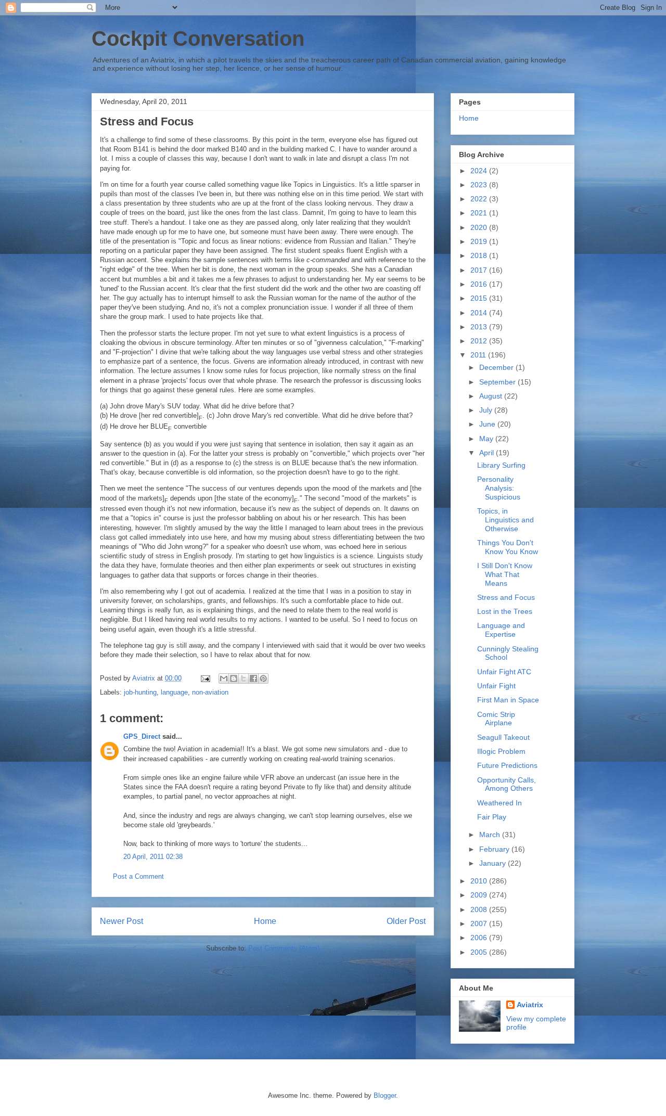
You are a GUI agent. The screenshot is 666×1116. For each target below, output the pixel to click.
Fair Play (491, 817)
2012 (479, 341)
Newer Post (121, 921)
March (490, 834)
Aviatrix (530, 1004)
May (487, 438)
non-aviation (210, 692)
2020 (479, 227)
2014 (479, 313)
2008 (479, 909)
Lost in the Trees (504, 611)
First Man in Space (508, 700)
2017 (479, 270)
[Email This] (224, 678)
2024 (479, 170)
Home (265, 921)
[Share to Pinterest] (263, 678)
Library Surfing (501, 465)
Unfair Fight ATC (504, 672)
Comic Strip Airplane (496, 718)
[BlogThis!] (233, 678)
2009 (479, 895)
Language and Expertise (501, 629)
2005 (479, 952)
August (491, 396)
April (487, 452)
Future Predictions (507, 765)
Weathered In (499, 803)
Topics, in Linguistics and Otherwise (505, 520)
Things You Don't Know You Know (507, 547)
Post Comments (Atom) (283, 948)
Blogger (385, 1095)
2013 (479, 327)
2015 (479, 298)
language (174, 692)
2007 (479, 923)
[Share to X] (243, 678)
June (488, 424)
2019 (479, 241)
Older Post (406, 921)
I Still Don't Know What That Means (504, 574)
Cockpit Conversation (198, 38)
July (486, 410)
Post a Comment (138, 876)
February (495, 849)
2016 (479, 284)
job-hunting (140, 692)
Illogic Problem (501, 751)
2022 (479, 199)
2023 (479, 185)
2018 (479, 255)
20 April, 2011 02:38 (153, 857)
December (497, 367)
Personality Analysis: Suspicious (498, 488)
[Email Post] (204, 678)
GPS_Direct (141, 736)
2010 (479, 881)
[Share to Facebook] (253, 678)
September (498, 382)
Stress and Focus (506, 597)
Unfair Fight (496, 686)
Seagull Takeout (503, 737)
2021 (479, 213)
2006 (479, 937)
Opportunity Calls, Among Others (506, 784)
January (493, 863)
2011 (479, 355)
